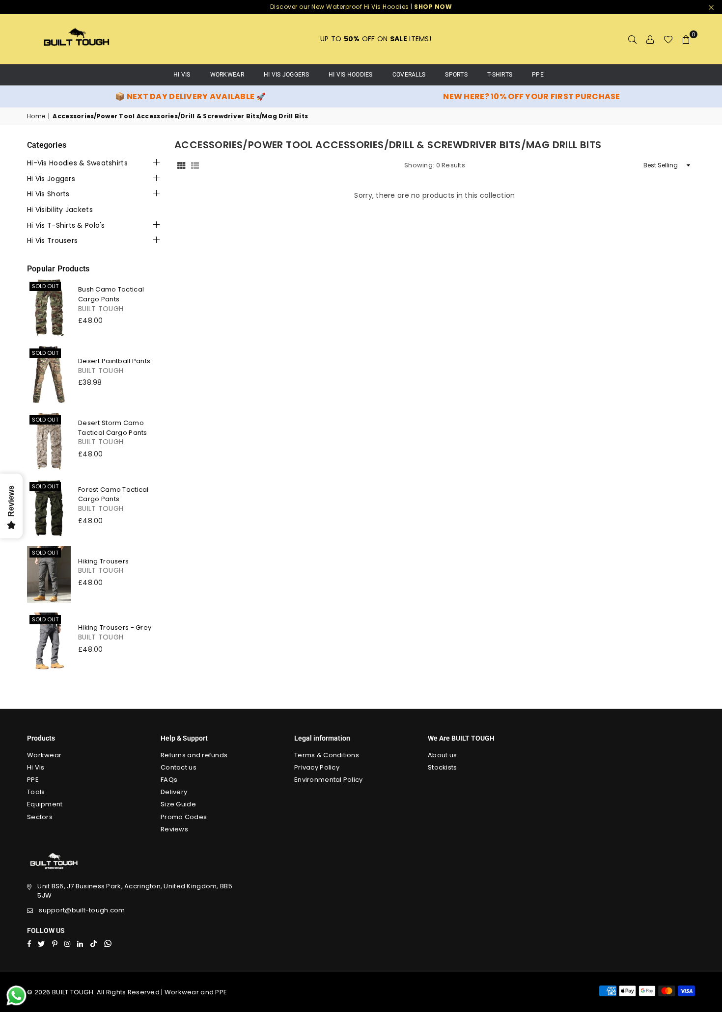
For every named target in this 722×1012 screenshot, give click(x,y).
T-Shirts (499, 74)
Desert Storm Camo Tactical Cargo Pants (112, 427)
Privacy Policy (316, 767)
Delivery (174, 792)
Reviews (174, 829)
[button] (686, 39)
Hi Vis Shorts (48, 194)
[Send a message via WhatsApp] (16, 995)
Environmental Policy (328, 779)
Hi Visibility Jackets (60, 209)
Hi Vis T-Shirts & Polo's (66, 225)
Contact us (178, 767)
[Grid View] (181, 165)
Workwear (227, 74)
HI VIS (182, 74)
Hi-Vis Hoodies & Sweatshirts (77, 163)
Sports (456, 74)
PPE (538, 74)
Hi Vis (36, 767)
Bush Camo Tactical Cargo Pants (111, 294)
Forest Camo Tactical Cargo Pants (113, 494)
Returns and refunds (194, 755)
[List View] (195, 165)
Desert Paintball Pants (114, 361)
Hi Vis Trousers (52, 240)
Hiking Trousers (103, 561)
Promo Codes (184, 817)
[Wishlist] (668, 39)
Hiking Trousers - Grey (114, 627)
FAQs (169, 779)
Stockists (442, 767)
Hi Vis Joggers (286, 74)
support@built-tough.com (82, 910)
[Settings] (650, 39)
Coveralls (409, 74)
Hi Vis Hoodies (351, 74)
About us (442, 755)
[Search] (632, 39)
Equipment (45, 804)
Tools (36, 792)
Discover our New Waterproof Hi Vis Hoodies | (361, 6)
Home (36, 116)
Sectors (40, 817)
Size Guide (178, 804)
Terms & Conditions (326, 755)
